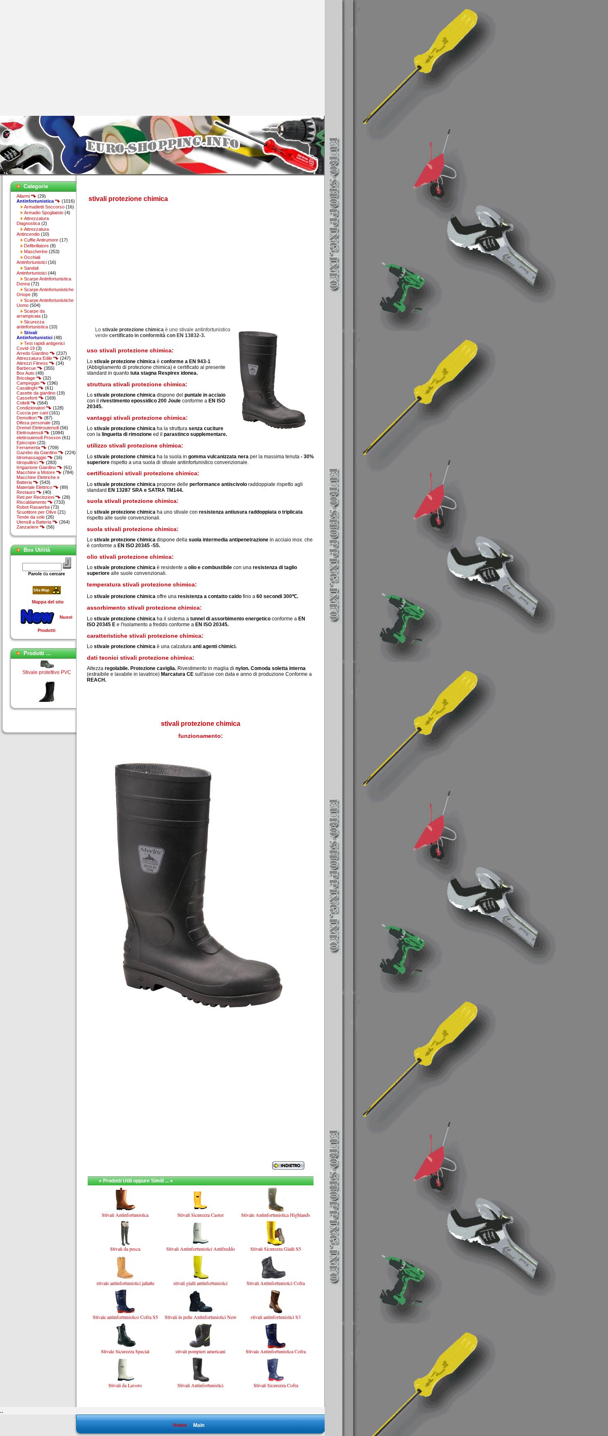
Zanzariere (28, 526)
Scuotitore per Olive (36, 512)
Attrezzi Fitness (33, 363)
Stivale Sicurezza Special (125, 1351)
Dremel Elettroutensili (38, 427)
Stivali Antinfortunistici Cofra (276, 1283)
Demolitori (27, 417)
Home (180, 1425)
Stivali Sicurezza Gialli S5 (275, 1248)
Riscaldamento (32, 502)
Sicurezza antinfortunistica (32, 324)
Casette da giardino (36, 392)
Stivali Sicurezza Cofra (276, 1385)
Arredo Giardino (33, 353)
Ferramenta (29, 447)
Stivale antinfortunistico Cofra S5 (125, 1317)
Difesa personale (33, 422)
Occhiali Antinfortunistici (32, 260)
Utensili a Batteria (35, 521)
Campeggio (29, 383)
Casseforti (27, 397)
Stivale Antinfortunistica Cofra (276, 1351)
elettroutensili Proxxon (39, 437)
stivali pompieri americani (200, 1351)
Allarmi (24, 196)
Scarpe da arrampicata (31, 313)
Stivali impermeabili (46, 698)
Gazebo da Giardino (37, 452)
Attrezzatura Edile (35, 358)
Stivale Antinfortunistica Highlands (275, 1214)
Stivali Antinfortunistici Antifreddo (200, 1248)
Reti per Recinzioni (36, 497)
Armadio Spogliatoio (43, 212)
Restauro (26, 492)
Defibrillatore (36, 245)
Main (198, 1425)
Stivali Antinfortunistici (200, 1385)
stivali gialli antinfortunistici (200, 1283)
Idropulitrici (28, 462)
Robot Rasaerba (33, 507)
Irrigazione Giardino (37, 467)
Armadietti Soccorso (44, 206)
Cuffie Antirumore (41, 239)
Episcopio (26, 442)
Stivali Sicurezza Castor (200, 1214)
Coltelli (24, 402)
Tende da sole (31, 517)
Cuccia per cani (32, 412)
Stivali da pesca (125, 1248)
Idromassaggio (32, 457)
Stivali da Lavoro (125, 1385)
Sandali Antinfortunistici (32, 270)
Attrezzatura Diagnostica (33, 221)
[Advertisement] (69, 58)
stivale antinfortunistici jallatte (125, 1283)
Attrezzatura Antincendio (33, 232)
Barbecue (27, 368)
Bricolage (26, 378)
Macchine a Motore (36, 472)
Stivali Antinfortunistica (125, 1214)
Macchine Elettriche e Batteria (38, 480)
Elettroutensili (30, 432)
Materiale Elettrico (35, 487)
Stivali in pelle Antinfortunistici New (201, 1317)
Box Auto (25, 373)
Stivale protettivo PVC (46, 662)
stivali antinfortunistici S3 (276, 1317)
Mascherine (36, 251)
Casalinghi (27, 387)
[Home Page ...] (162, 174)
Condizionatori (31, 407)
